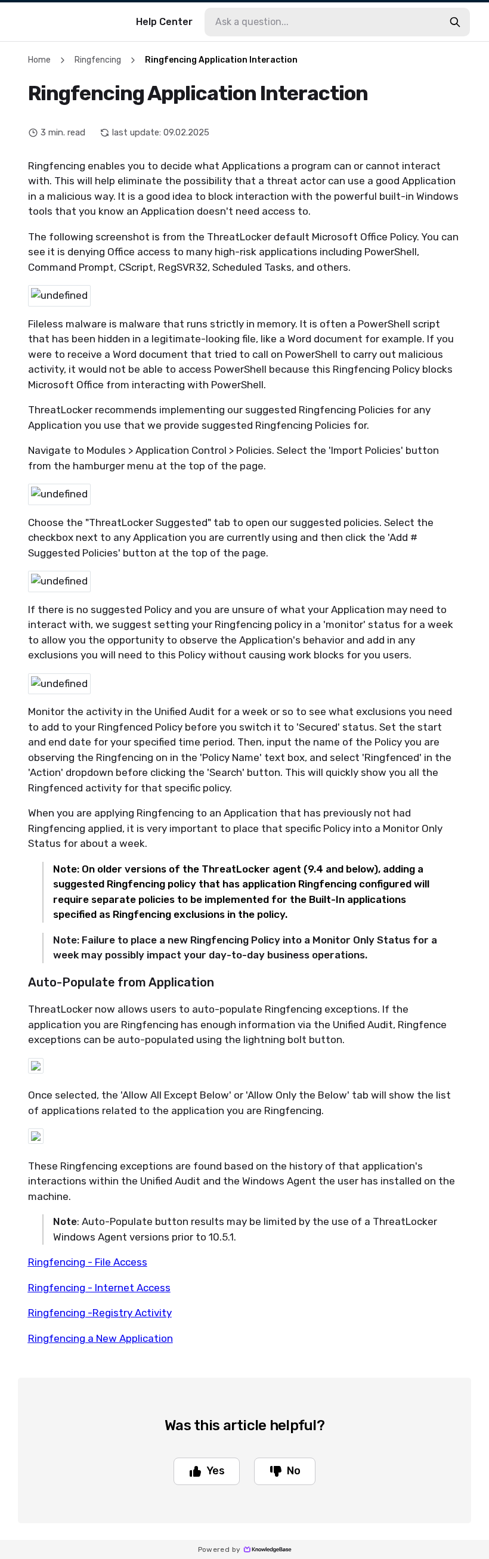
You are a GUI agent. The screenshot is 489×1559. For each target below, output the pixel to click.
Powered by (219, 1549)
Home (39, 60)
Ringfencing (98, 60)
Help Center (164, 21)
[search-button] (455, 22)
